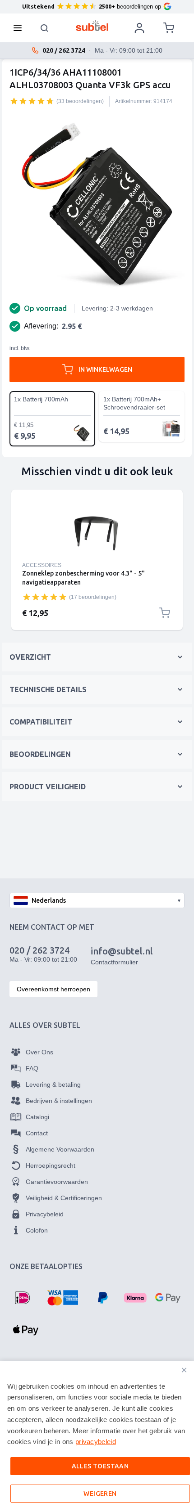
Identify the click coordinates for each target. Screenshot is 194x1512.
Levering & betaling (53, 1084)
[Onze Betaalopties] (22, 1297)
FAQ (32, 1068)
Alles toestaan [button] (100, 1466)
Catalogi (37, 1116)
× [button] (184, 1370)
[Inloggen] (139, 28)
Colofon (37, 1230)
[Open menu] (20, 28)
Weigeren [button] (99, 1493)
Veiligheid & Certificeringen (64, 1198)
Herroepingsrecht (50, 1165)
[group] (32, 100)
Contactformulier (114, 962)
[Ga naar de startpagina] (92, 25)
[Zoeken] (45, 28)
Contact (37, 1133)
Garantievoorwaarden (57, 1181)
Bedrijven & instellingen (59, 1100)
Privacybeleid (45, 1214)
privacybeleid (95, 1441)
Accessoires (41, 565)
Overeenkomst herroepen (53, 989)
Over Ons (39, 1052)
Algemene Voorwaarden (60, 1149)
